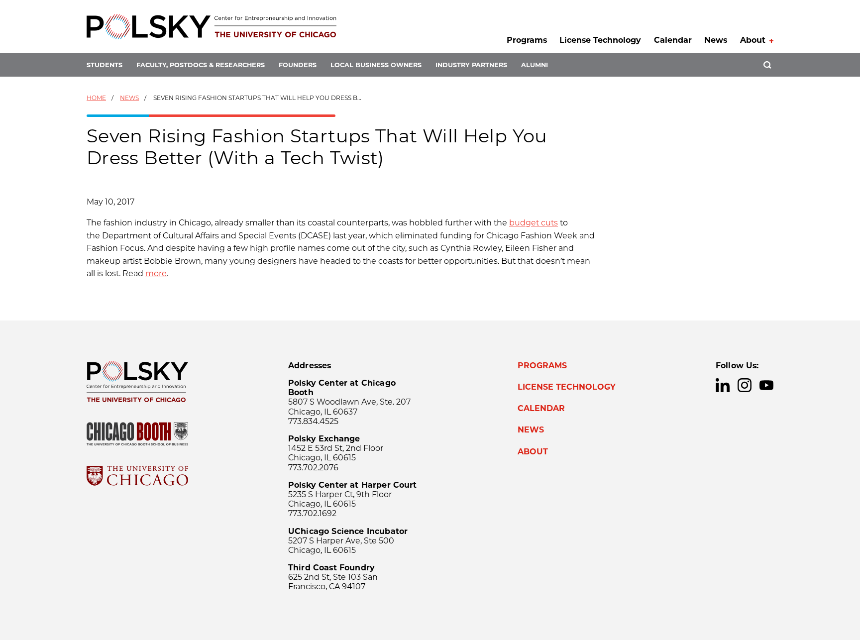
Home (96, 98)
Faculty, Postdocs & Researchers (200, 65)
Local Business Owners (376, 65)
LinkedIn (723, 385)
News (715, 40)
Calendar (673, 40)
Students (104, 65)
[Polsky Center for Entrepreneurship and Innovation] (211, 26)
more (156, 273)
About (752, 40)
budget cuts (533, 222)
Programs (527, 40)
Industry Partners (471, 65)
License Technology (600, 40)
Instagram (745, 385)
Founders (298, 65)
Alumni (534, 65)
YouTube (766, 385)
